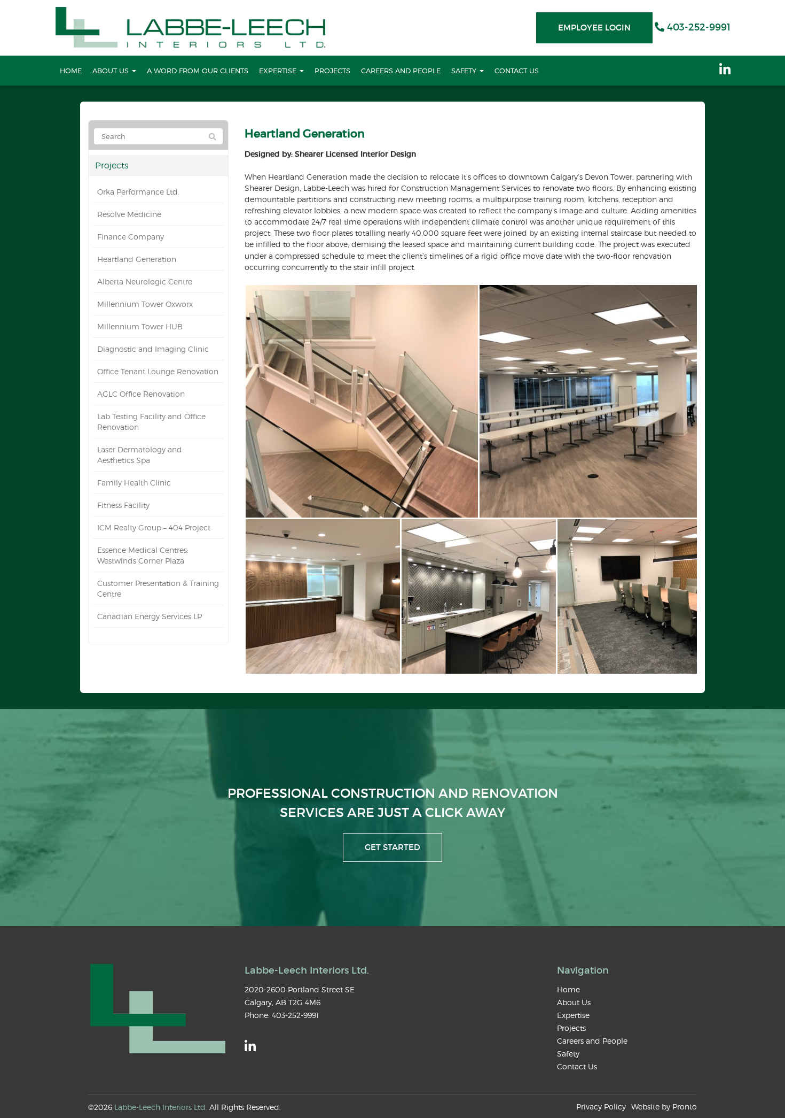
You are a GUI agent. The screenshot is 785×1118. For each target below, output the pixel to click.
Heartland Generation (136, 259)
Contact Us (516, 70)
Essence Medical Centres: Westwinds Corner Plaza (143, 555)
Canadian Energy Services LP (149, 616)
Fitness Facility (123, 505)
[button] (361, 401)
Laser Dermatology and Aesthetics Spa (139, 455)
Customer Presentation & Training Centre (158, 588)
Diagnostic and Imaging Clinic (153, 348)
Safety (464, 70)
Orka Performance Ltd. (138, 191)
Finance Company (130, 236)
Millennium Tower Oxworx (145, 304)
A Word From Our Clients (197, 70)
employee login (594, 27)
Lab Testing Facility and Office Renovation (151, 421)
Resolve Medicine (129, 214)
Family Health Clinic (134, 482)
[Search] (212, 136)
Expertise (279, 70)
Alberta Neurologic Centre (144, 281)
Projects (332, 70)
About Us (111, 70)
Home (71, 70)
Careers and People (401, 70)
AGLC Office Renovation (141, 393)
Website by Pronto (664, 1106)
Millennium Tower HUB (140, 326)
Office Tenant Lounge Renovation (157, 371)
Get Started (392, 847)
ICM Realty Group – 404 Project (153, 527)
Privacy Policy (601, 1106)
